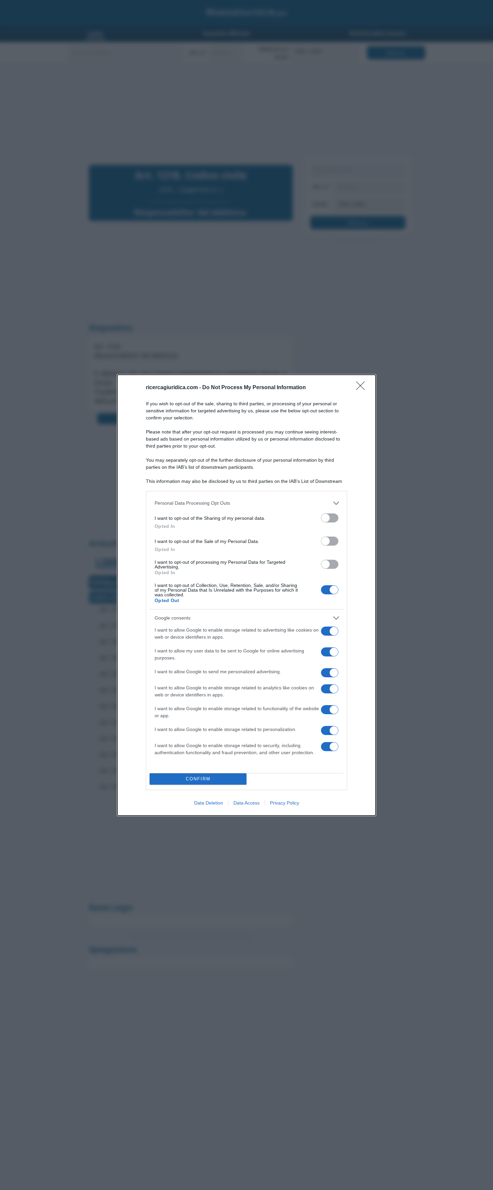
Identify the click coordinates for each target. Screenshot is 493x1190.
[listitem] (246, 503)
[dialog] (246, 595)
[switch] (329, 517)
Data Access (246, 803)
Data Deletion (208, 803)
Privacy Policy (284, 803)
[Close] (362, 387)
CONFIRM (198, 778)
